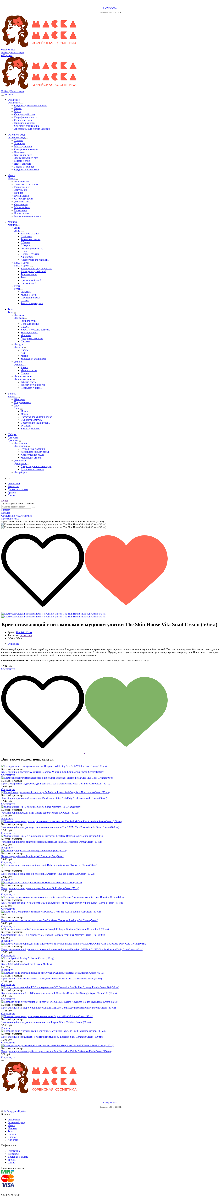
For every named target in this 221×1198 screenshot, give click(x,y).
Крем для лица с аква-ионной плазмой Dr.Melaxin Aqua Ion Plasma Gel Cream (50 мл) (47, 873)
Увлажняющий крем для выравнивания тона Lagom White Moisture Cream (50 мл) (46, 1022)
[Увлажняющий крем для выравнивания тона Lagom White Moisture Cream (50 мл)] (110, 1016)
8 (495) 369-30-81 (110, 8)
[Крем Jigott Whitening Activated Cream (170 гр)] (110, 958)
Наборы (12, 1137)
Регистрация (17, 52)
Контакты (13, 486)
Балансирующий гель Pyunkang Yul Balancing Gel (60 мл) (32, 856)
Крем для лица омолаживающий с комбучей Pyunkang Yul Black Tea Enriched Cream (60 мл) (51, 978)
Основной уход (16, 1122)
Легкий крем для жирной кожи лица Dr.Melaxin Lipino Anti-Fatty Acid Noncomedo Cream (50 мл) (54, 798)
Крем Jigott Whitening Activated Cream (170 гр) (26, 964)
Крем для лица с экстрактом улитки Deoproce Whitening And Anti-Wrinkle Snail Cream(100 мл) (52, 772)
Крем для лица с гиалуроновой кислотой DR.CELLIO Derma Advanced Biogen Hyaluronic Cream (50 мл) (58, 1007)
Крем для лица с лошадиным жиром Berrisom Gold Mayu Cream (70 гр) (40, 888)
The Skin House (24, 632)
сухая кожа (26, 635)
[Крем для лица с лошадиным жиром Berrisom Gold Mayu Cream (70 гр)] (110, 882)
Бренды (12, 492)
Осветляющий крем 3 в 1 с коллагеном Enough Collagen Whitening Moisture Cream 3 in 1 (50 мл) (53, 935)
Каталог (9, 94)
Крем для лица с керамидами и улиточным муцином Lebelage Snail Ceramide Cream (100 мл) (52, 1036)
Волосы (12, 1134)
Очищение (14, 1119)
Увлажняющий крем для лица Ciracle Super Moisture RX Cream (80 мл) (39, 812)
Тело (10, 1131)
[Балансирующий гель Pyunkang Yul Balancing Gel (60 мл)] (110, 850)
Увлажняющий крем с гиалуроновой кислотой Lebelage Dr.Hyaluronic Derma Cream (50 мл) (51, 841)
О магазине (14, 483)
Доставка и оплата (18, 489)
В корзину (7, 818)
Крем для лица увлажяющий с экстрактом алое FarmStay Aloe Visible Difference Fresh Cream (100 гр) (56, 1051)
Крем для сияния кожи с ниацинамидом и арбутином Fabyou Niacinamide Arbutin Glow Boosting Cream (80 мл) (62, 902)
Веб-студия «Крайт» (15, 1111)
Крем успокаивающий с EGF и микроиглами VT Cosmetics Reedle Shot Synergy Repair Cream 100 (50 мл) (59, 993)
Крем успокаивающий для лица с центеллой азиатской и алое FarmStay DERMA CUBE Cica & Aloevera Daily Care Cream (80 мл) (72, 949)
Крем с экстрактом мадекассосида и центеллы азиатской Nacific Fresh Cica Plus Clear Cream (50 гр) (55, 783)
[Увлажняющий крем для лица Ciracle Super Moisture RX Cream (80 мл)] (110, 806)
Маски (11, 1125)
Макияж (12, 1128)
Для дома (13, 1140)
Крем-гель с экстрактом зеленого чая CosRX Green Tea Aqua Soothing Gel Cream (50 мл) (49, 920)
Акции (11, 495)
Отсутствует (8, 669)
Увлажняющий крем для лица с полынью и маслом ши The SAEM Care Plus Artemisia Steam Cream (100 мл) (60, 827)
